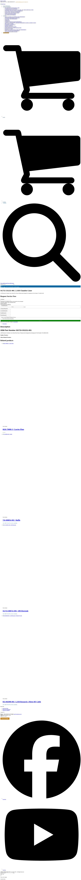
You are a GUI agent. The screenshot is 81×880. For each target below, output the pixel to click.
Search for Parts (5, 708)
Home (1, 286)
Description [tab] (5, 323)
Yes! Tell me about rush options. (8, 318)
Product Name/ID (3, 303)
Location (3, 310)
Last (24, 306)
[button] (7, 283)
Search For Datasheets (6, 709)
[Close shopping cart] (0, 875)
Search (1, 284)
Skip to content (3, 0)
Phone (3, 315)
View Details (5, 426)
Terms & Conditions (6, 710)
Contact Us (26, 1)
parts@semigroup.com (19, 1)
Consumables (15, 321)
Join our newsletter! (5, 718)
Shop (4, 286)
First (12, 306)
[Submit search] (13, 284)
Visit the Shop (2, 879)
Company (4, 308)
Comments (2, 299)
